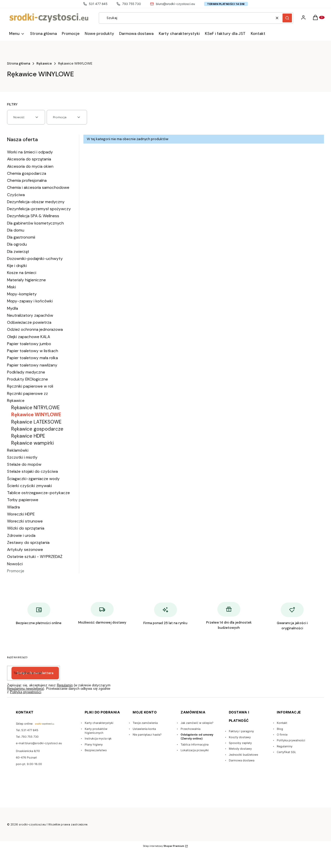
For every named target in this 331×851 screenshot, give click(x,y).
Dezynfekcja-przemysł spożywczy (39, 209)
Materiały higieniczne (26, 280)
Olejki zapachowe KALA (28, 336)
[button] (287, 18)
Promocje (15, 571)
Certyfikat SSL (286, 752)
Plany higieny (94, 744)
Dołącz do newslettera (35, 673)
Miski (11, 287)
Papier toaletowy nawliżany (32, 365)
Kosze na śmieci (21, 272)
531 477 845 (98, 4)
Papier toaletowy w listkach (32, 350)
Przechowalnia (190, 729)
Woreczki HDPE (21, 514)
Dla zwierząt (18, 251)
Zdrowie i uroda (21, 535)
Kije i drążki (17, 265)
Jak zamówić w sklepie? (197, 723)
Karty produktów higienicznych (96, 731)
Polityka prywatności (291, 740)
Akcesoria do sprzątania (29, 159)
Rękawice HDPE (28, 436)
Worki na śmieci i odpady (30, 152)
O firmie (282, 734)
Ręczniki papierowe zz (27, 393)
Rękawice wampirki (32, 443)
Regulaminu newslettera (25, 689)
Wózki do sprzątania (25, 528)
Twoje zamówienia (145, 723)
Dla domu (15, 230)
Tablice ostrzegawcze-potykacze (38, 492)
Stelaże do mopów (24, 464)
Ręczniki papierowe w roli (30, 386)
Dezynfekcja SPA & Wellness (33, 216)
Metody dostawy (240, 748)
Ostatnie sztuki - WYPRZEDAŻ (34, 556)
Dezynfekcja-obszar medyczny (36, 201)
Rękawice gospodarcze (37, 429)
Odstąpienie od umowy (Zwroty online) (197, 736)
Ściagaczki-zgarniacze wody (33, 478)
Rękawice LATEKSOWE (36, 422)
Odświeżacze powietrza (29, 322)
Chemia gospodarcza (26, 173)
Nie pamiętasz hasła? (147, 734)
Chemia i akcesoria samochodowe (38, 187)
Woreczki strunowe (25, 521)
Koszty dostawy (240, 737)
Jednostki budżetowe (243, 754)
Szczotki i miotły (22, 457)
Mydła (12, 308)
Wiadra (13, 507)
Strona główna (18, 63)
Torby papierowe (22, 499)
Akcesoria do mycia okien (30, 166)
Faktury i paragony (241, 731)
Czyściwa (16, 194)
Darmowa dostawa (241, 760)
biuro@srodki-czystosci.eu (175, 4)
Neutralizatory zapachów (30, 315)
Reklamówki (17, 450)
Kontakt (282, 723)
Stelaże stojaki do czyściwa (32, 471)
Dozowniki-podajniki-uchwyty (35, 258)
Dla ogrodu (17, 244)
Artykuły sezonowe (25, 549)
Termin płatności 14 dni (226, 3)
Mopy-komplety (22, 294)
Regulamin (65, 685)
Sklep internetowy (163, 846)
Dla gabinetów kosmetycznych (35, 223)
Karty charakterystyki (99, 723)
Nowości (15, 564)
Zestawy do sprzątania (28, 542)
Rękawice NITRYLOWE (35, 407)
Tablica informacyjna (195, 744)
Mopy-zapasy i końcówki (30, 301)
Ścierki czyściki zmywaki (29, 485)
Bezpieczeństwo (96, 750)
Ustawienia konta (144, 729)
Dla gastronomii (21, 237)
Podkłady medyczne (26, 372)
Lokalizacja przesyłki (195, 750)
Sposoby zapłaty (240, 743)
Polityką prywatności (25, 692)
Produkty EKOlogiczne (27, 379)
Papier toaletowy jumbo (29, 343)
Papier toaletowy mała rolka (32, 358)
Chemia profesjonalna (27, 180)
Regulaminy (284, 746)
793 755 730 (131, 4)
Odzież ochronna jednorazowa (35, 329)
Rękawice (44, 63)
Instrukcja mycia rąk (98, 738)
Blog (280, 729)
